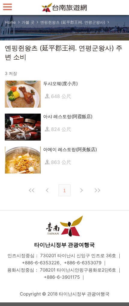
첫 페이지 (32, 190)
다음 (81, 190)
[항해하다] (7, 6)
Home (10, 22)
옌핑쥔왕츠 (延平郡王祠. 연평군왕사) (72, 22)
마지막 (97, 190)
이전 (48, 190)
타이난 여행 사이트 (64, 7)
